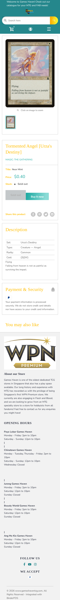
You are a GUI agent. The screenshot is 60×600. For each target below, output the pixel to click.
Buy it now (37, 197)
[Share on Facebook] (33, 214)
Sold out (15, 195)
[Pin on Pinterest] (39, 214)
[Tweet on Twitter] (46, 214)
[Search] (54, 20)
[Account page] (30, 29)
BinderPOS (12, 598)
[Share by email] (52, 214)
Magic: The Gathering (19, 159)
